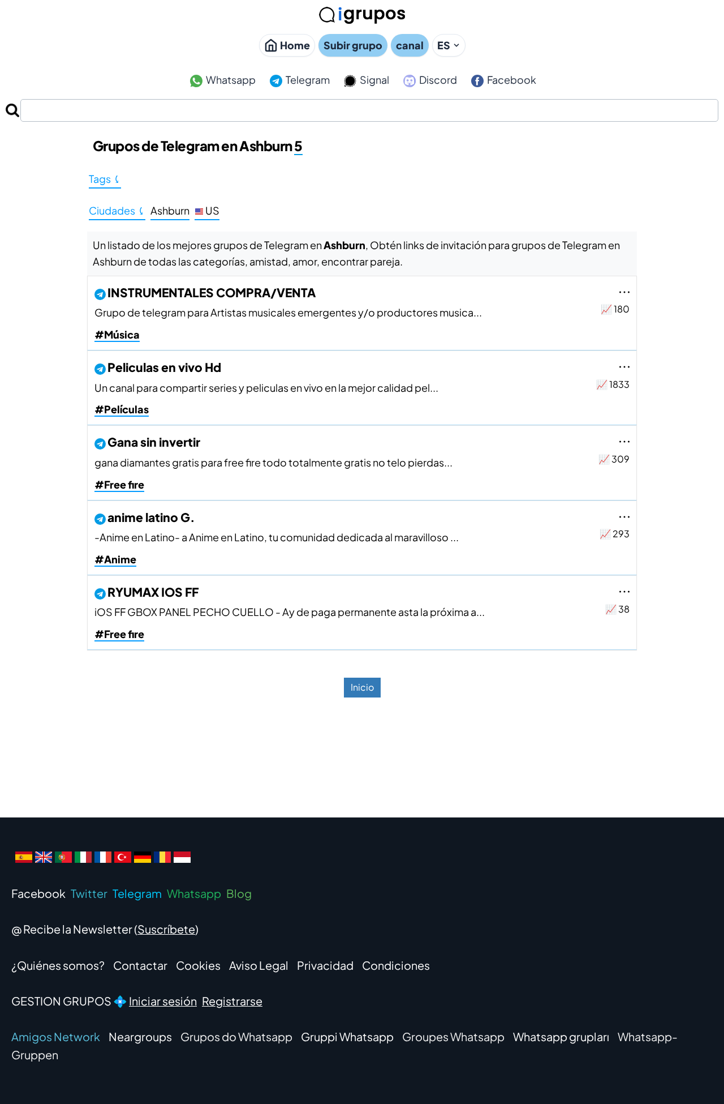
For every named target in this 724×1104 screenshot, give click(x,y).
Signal (373, 79)
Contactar (140, 965)
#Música (117, 334)
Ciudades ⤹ (117, 210)
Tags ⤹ (105, 178)
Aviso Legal (258, 965)
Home (295, 45)
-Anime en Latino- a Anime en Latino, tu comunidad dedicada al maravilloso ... (276, 537)
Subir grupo (353, 45)
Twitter (89, 893)
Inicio (362, 687)
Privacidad (325, 965)
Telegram (307, 79)
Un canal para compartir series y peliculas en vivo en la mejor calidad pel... (266, 387)
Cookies (198, 965)
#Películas (121, 409)
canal (410, 45)
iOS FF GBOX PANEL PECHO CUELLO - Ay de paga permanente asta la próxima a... (289, 611)
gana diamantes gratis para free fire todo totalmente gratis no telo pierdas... (273, 462)
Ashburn (169, 210)
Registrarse (232, 1001)
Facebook (510, 79)
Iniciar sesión (163, 1001)
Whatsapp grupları (561, 1036)
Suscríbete (166, 929)
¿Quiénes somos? (58, 965)
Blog (239, 893)
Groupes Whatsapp (453, 1036)
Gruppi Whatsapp (347, 1036)
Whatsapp (230, 79)
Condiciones (396, 965)
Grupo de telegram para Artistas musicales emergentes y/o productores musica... (288, 312)
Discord (437, 79)
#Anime (115, 559)
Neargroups (140, 1036)
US (211, 210)
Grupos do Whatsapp (236, 1036)
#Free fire (119, 484)
